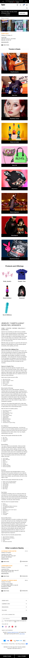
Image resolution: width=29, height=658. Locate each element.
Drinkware (3, 470)
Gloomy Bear (5, 513)
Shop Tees (14, 95)
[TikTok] (9, 626)
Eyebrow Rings (6, 414)
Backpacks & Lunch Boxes (8, 538)
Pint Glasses (5, 486)
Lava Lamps (5, 458)
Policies (4, 610)
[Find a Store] (17, 5)
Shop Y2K (14, 165)
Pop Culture (4, 492)
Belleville (21, 328)
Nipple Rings (5, 417)
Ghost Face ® (6, 510)
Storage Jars (5, 464)
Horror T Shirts (6, 381)
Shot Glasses (5, 485)
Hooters (4, 512)
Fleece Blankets (6, 459)
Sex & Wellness (4, 425)
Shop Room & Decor (14, 258)
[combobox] (14, 8)
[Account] (20, 5)
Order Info (5, 600)
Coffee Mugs (5, 484)
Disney (4, 503)
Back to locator (5, 18)
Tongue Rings (6, 416)
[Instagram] (6, 626)
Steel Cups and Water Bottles (9, 482)
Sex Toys (5, 437)
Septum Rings (6, 411)
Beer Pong (5, 488)
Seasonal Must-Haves (6, 517)
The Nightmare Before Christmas (10, 506)
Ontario (14, 328)
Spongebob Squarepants (8, 507)
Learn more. (22, 633)
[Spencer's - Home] (3, 5)
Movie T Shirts (6, 382)
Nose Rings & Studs (7, 410)
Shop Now (22, 13)
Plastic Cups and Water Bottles (9, 481)
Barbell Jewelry (6, 420)
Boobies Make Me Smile (13, 632)
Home (3, 328)
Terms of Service (4, 643)
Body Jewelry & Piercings (7, 388)
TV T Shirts (5, 384)
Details (17, 2)
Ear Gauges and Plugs (7, 413)
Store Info (25, 561)
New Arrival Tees (6, 379)
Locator (8, 328)
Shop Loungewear (14, 212)
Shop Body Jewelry (14, 118)
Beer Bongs (5, 487)
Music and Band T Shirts (8, 380)
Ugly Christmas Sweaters (8, 536)
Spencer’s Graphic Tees (7, 366)
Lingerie (4, 441)
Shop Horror (14, 188)
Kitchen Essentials (7, 466)
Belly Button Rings (7, 418)
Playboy (4, 508)
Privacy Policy (12, 643)
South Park (5, 504)
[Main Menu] (26, 5)
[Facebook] (3, 626)
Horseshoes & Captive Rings (9, 422)
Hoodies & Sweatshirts (8, 385)
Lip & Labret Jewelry (7, 415)
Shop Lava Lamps (14, 142)
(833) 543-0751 (5, 42)
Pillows (4, 460)
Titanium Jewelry (6, 421)
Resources (5, 607)
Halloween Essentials (7, 541)
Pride (4, 540)
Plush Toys (5, 461)
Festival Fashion (6, 539)
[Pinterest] (12, 626)
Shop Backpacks (14, 72)
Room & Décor (4, 444)
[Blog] (15, 626)
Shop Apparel (14, 235)
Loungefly (5, 514)
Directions (6, 45)
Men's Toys (5, 438)
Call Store (22, 656)
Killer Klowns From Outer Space (10, 509)
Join (24, 618)
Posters (4, 463)
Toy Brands (5, 439)
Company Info (6, 603)
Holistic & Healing (6, 465)
